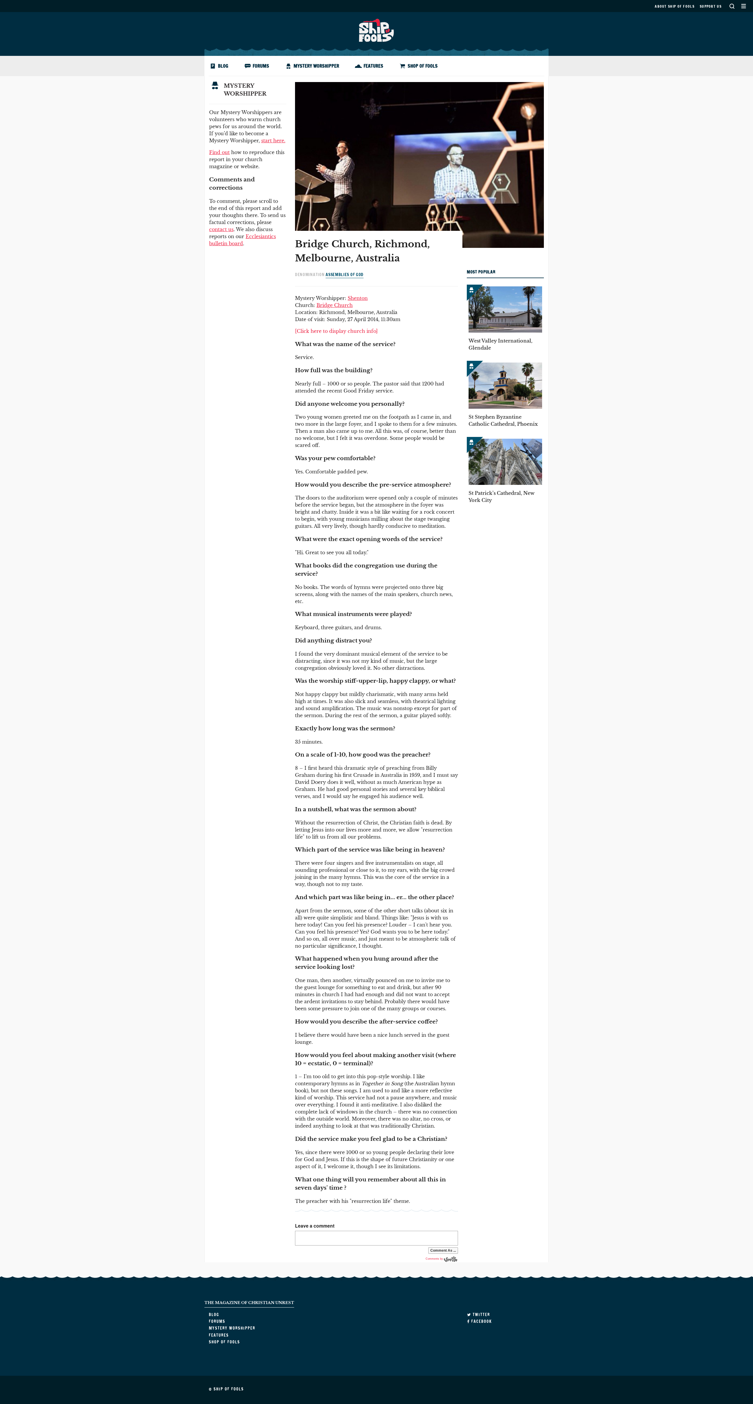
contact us (221, 229)
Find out (219, 152)
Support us (711, 6)
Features (373, 66)
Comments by (435, 1258)
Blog (223, 66)
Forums (261, 66)
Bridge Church (334, 305)
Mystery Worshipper (316, 66)
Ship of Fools (376, 29)
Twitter (480, 1314)
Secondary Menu (743, 6)
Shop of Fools (423, 66)
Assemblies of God (345, 275)
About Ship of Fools (674, 6)
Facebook (481, 1321)
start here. (273, 140)
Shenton (358, 298)
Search (732, 6)
